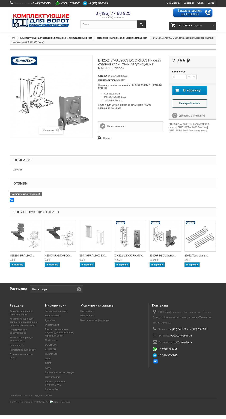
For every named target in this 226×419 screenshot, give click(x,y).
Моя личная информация (95, 320)
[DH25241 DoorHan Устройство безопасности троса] (130, 236)
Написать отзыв (115, 126)
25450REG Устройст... (163, 255)
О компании (173, 3)
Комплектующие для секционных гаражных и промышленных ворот (23, 321)
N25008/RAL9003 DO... (58, 255)
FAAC (48, 367)
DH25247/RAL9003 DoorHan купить (187, 130)
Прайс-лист (51, 340)
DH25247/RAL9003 (178, 124)
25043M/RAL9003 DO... (93, 255)
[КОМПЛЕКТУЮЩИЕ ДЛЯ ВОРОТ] (42, 20)
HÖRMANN (51, 354)
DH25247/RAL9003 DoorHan (192, 127)
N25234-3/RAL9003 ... (22, 255)
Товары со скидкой (56, 311)
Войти (211, 3)
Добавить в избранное (192, 115)
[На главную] (13, 38)
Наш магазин (52, 315)
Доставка (189, 3)
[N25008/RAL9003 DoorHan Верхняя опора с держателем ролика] (60, 236)
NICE (47, 358)
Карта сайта (51, 389)
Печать (107, 138)
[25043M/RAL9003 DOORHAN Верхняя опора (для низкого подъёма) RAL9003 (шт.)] (95, 236)
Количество (179, 71)
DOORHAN (50, 345)
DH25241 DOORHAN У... (129, 255)
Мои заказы (87, 311)
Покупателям (52, 377)
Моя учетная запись (97, 305)
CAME (48, 363)
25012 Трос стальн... (197, 255)
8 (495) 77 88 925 (113, 13)
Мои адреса (87, 315)
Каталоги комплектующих (59, 372)
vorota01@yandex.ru (113, 17)
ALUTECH (50, 349)
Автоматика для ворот (22, 349)
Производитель (107, 80)
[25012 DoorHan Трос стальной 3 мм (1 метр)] (200, 236)
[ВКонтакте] (12, 200)
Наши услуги (17, 345)
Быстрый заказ (189, 103)
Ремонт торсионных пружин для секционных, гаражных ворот (59, 332)
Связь (200, 3)
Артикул (102, 76)
